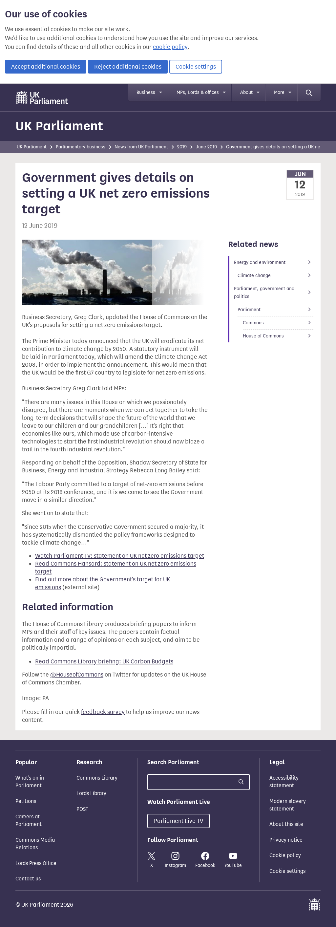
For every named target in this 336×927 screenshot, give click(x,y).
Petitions (25, 801)
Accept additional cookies (45, 66)
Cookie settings (196, 66)
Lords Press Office (35, 863)
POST (82, 809)
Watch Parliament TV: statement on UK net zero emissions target (119, 555)
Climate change (254, 275)
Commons (253, 323)
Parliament (249, 310)
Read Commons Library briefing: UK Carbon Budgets (104, 661)
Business (145, 92)
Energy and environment (259, 262)
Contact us (28, 878)
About (246, 92)
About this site (286, 824)
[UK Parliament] (42, 97)
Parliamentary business (80, 147)
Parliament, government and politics (264, 292)
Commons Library (96, 778)
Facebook (205, 865)
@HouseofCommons (76, 674)
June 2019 (206, 147)
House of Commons (263, 336)
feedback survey (103, 712)
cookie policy (170, 47)
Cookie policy (285, 855)
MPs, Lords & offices (198, 92)
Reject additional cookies (127, 66)
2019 (182, 147)
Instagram (175, 865)
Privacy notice (286, 840)
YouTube (233, 865)
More (279, 92)
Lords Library (91, 793)
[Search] (309, 92)
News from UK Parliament (141, 147)
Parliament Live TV (178, 821)
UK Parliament (59, 126)
